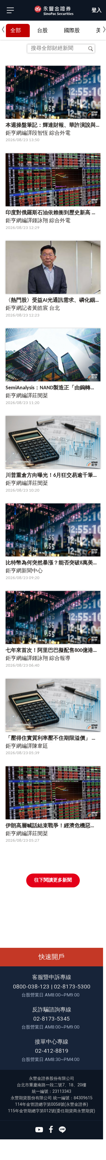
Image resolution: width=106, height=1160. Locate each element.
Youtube (39, 1130)
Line (62, 1130)
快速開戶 (51, 956)
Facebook (51, 1130)
